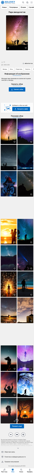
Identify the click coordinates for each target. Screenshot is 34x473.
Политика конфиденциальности (15, 457)
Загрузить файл (22, 109)
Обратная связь (10, 452)
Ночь (11, 69)
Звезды (5, 69)
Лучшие (23, 7)
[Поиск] (23, 2)
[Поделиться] (8, 48)
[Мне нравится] (26, 48)
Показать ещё (17, 426)
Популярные (13, 7)
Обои (12, 471)
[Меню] (31, 2)
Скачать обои (18, 89)
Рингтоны (4, 471)
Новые (4, 7)
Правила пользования (12, 462)
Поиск (21, 471)
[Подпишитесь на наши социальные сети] (11, 434)
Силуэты (27, 69)
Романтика (19, 69)
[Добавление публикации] (27, 2)
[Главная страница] (8, 2)
